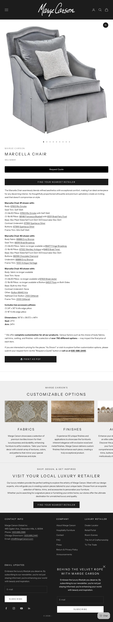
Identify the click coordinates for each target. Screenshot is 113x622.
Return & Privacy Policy (67, 549)
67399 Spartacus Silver (34, 223)
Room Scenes (91, 535)
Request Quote (56, 169)
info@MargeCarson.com (22, 539)
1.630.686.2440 (31, 535)
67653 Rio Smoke (18, 206)
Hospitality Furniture (65, 530)
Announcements (64, 554)
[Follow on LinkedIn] (29, 608)
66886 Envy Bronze (25, 239)
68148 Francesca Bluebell (30, 216)
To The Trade (91, 544)
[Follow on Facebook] (6, 608)
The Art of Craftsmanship (96, 540)
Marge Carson (15, 148)
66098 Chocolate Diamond (25, 256)
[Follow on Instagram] (13, 608)
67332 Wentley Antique (30, 249)
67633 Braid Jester (48, 279)
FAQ (58, 540)
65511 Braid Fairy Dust (57, 216)
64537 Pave (51, 282)
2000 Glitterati (23, 299)
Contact (60, 535)
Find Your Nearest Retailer (56, 182)
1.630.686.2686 (18, 532)
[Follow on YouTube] (21, 608)
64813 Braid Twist (52, 249)
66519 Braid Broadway (25, 242)
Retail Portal (90, 530)
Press (59, 544)
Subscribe (80, 609)
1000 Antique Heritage (26, 263)
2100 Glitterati (31, 295)
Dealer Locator (91, 525)
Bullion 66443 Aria (19, 292)
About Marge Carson (66, 525)
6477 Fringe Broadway (56, 246)
